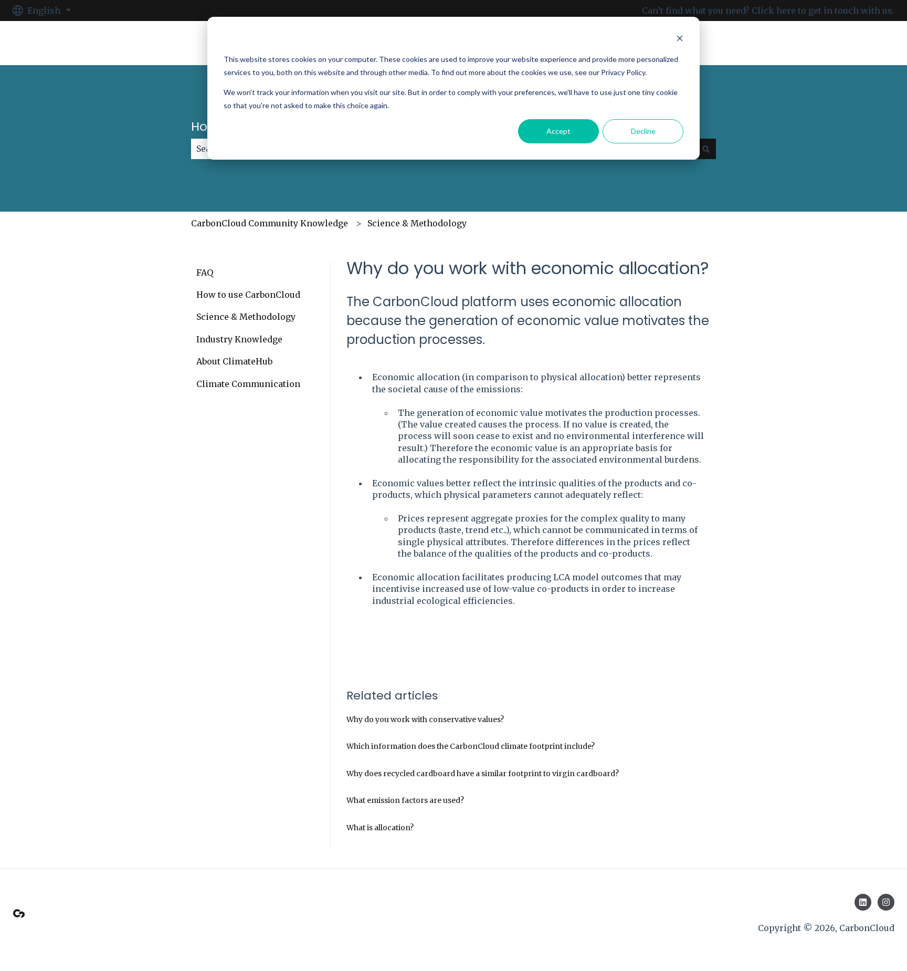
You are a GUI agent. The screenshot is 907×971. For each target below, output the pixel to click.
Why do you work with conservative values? (425, 719)
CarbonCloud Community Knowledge (269, 223)
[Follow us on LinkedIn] (863, 902)
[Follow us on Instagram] (886, 902)
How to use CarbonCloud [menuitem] (248, 294)
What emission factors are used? (405, 800)
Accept (558, 131)
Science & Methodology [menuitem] (246, 316)
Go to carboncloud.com (835, 43)
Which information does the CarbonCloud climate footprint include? (470, 746)
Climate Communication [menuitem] (248, 384)
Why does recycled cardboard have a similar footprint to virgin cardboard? (482, 773)
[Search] (706, 149)
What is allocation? (380, 827)
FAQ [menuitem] (204, 272)
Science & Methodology (417, 223)
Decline (643, 131)
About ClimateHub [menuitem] (234, 361)
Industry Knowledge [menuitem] (239, 339)
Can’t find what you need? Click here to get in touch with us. (768, 10)
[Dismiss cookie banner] (679, 39)
